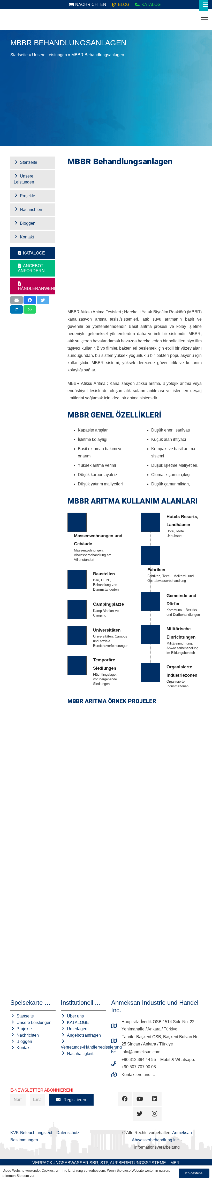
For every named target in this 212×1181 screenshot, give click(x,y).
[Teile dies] (30, 300)
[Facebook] (125, 1099)
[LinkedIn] (154, 1099)
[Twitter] (140, 1114)
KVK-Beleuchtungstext (31, 1132)
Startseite (19, 55)
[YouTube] (140, 1099)
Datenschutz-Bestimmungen (57, 1176)
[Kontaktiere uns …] (116, 1074)
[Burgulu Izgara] (100, 746)
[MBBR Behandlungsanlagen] (169, 815)
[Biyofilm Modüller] (100, 883)
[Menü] (204, 19)
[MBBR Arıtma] (100, 815)
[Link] (8, 20)
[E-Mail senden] (16, 300)
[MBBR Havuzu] (169, 883)
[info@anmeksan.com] (116, 1052)
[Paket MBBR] (169, 746)
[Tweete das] (43, 300)
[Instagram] (154, 1114)
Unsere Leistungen (49, 55)
